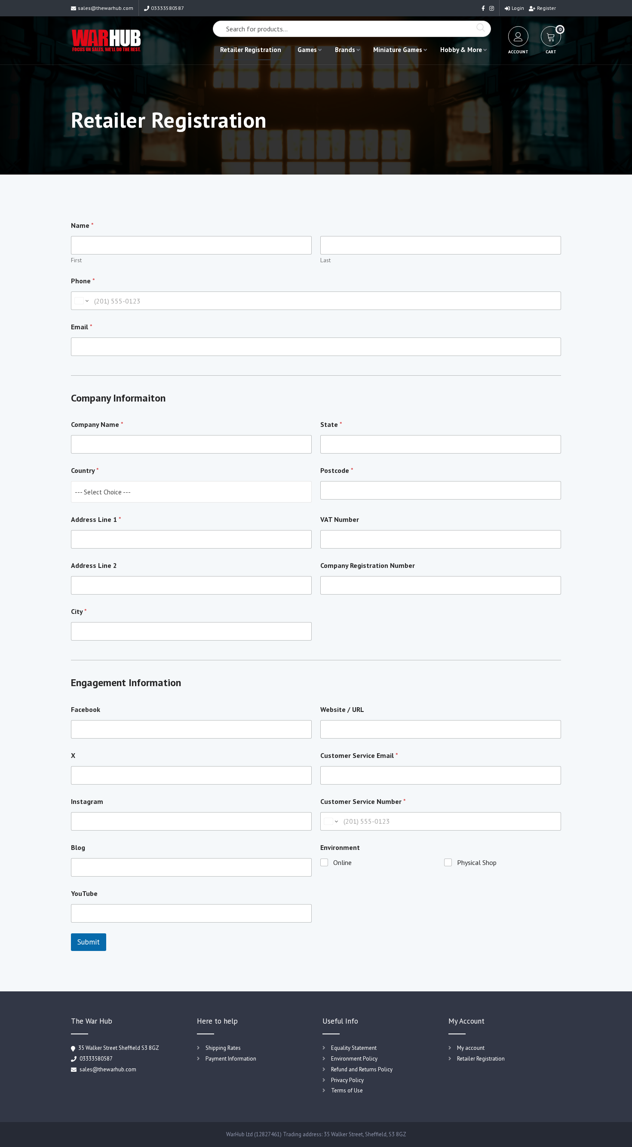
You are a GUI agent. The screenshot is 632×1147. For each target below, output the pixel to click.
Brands (345, 50)
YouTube (84, 893)
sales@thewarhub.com (105, 8)
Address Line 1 (96, 519)
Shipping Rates (223, 1048)
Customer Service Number (363, 801)
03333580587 (167, 8)
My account (471, 1048)
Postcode (336, 470)
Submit (88, 942)
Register (546, 8)
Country (85, 470)
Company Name (97, 424)
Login (518, 8)
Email (81, 327)
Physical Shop (477, 862)
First (76, 260)
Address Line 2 (94, 565)
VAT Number (339, 519)
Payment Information (231, 1058)
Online (342, 862)
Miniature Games (397, 50)
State (331, 424)
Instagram (87, 801)
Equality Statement (354, 1048)
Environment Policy (354, 1058)
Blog (78, 847)
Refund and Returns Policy (362, 1069)
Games (307, 50)
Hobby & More (461, 50)
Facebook (85, 709)
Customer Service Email (359, 755)
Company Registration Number (367, 565)
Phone (83, 281)
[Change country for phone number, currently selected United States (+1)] (81, 300)
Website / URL (342, 709)
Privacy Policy (347, 1080)
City (79, 611)
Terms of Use (347, 1090)
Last (325, 260)
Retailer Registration (250, 50)
